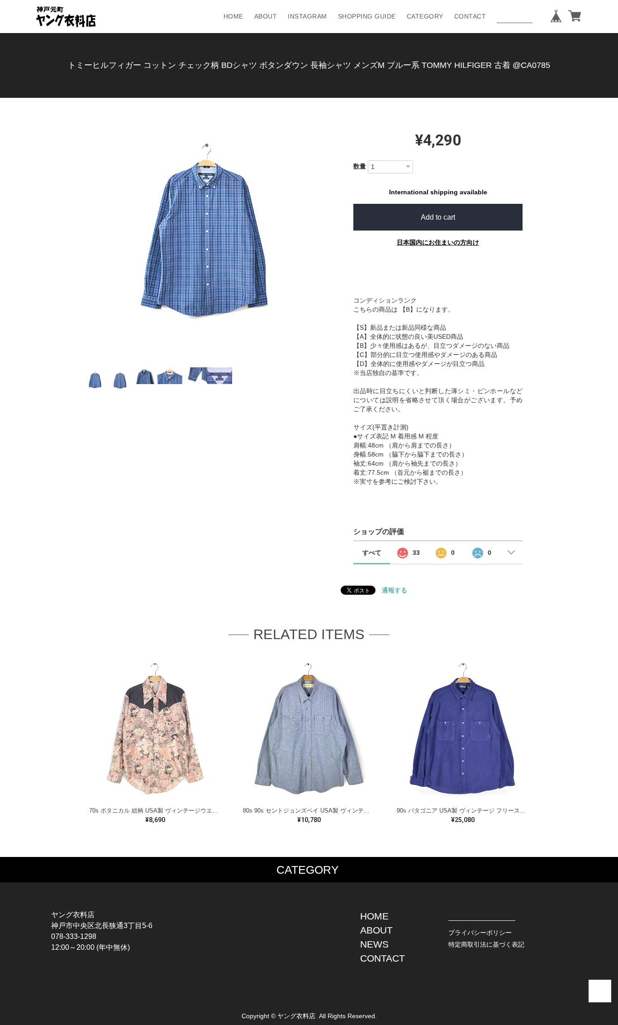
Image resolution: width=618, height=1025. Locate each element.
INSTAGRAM (307, 16)
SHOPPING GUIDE (367, 16)
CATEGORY (425, 16)
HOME (233, 16)
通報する (394, 590)
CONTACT (470, 16)
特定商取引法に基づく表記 (486, 944)
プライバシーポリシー (480, 932)
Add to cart (438, 217)
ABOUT (265, 16)
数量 (359, 166)
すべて (371, 552)
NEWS (374, 944)
